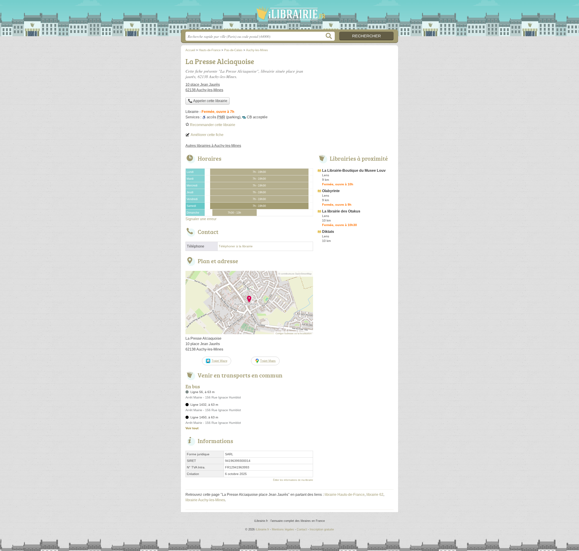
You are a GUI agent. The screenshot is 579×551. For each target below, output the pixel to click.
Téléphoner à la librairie (236, 246)
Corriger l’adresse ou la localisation (293, 333)
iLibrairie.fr (289, 16)
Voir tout (192, 428)
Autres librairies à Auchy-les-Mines (213, 146)
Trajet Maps (268, 361)
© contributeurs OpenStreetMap (295, 273)
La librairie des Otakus (341, 211)
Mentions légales (283, 529)
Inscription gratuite (322, 529)
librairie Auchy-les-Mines (205, 500)
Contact (302, 529)
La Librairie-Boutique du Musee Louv (354, 170)
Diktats (328, 232)
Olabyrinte (331, 191)
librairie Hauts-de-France (345, 494)
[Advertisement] (356, 282)
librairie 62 (374, 494)
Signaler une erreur (200, 219)
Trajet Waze (219, 361)
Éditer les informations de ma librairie (293, 480)
